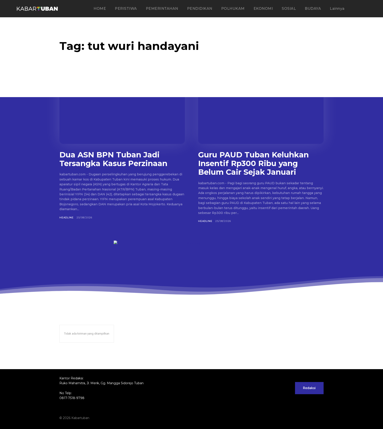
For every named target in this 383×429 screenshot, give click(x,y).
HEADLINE (66, 217)
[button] (363, 9)
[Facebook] (287, 418)
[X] (312, 418)
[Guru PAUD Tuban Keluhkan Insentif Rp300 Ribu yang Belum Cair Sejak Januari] (261, 109)
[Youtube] (320, 418)
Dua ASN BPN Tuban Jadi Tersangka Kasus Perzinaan (113, 159)
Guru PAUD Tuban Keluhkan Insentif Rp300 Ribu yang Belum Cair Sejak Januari (253, 163)
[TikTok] (304, 418)
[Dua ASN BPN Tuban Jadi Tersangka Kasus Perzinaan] (122, 109)
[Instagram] (295, 418)
